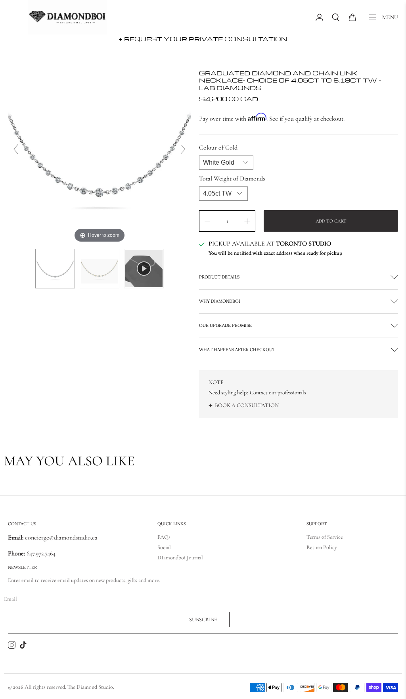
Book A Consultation (247, 405)
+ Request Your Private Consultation (203, 39)
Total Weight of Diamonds (232, 178)
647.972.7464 (40, 553)
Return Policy (321, 547)
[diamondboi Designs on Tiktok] (23, 647)
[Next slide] (183, 149)
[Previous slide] (16, 149)
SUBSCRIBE (203, 619)
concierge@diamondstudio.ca (53, 538)
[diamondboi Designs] (67, 17)
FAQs (163, 537)
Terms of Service (324, 537)
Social (164, 547)
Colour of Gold (218, 148)
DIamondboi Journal (180, 557)
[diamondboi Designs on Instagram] (11, 647)
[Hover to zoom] (99, 152)
